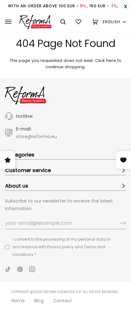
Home (18, 300)
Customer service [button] (28, 170)
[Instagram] (32, 269)
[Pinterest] (20, 269)
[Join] (117, 223)
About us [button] (16, 186)
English (112, 21)
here (111, 60)
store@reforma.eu (36, 136)
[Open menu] (12, 22)
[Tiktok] (8, 269)
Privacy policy (60, 247)
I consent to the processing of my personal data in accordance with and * (61, 247)
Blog (39, 300)
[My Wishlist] (79, 22)
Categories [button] (19, 154)
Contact (62, 300)
